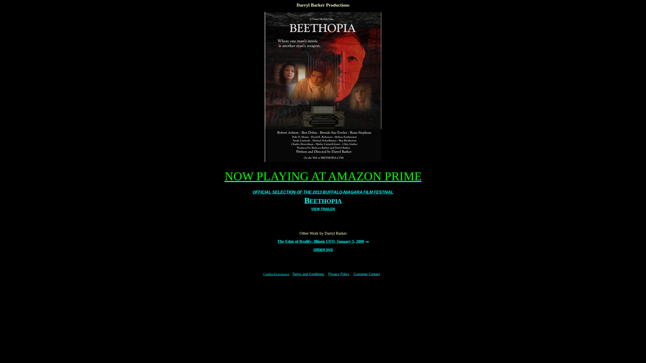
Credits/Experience (276, 274)
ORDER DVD (323, 250)
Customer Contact (367, 274)
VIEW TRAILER (323, 209)
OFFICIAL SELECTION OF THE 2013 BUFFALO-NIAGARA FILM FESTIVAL (323, 192)
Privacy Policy (338, 274)
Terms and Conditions (308, 274)
